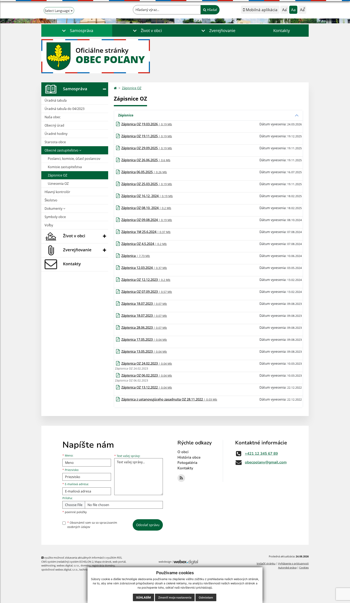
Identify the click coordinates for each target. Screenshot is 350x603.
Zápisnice (125, 115)
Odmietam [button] (206, 597)
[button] (76, 30)
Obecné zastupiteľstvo (62, 150)
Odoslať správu (147, 525)
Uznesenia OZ (58, 183)
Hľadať (211, 10)
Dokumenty (54, 208)
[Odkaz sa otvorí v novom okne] (181, 478)
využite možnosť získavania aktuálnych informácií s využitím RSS (83, 557)
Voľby (49, 225)
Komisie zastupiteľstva (65, 167)
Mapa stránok (103, 561)
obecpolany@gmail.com (266, 462)
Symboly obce (55, 217)
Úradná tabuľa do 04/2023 (64, 108)
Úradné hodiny (56, 133)
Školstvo (51, 200)
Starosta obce (55, 142)
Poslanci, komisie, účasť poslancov (74, 158)
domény (86, 565)
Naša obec (53, 117)
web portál (119, 561)
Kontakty (281, 30)
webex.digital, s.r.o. (68, 565)
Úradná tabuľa (56, 100)
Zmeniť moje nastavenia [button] (174, 597)
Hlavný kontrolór (57, 192)
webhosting (48, 565)
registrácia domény (103, 565)
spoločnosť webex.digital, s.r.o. (59, 569)
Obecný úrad (54, 125)
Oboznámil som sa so (92, 525)
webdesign (165, 561)
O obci (183, 451)
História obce (189, 457)
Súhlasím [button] (143, 597)
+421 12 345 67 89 (261, 453)
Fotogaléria (187, 462)
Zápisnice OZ (57, 175)
